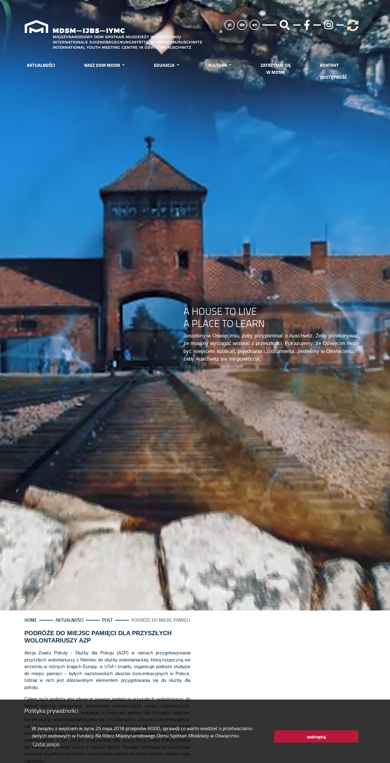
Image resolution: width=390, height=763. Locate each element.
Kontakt (329, 65)
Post (107, 620)
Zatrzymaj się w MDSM (276, 68)
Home (30, 620)
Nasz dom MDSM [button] (102, 65)
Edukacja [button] (165, 65)
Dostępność (333, 77)
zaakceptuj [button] (316, 736)
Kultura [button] (218, 65)
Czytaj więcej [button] (46, 743)
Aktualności (41, 65)
